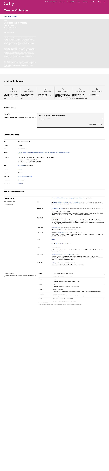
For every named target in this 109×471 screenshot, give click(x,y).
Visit (46, 1)
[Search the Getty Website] (104, 1)
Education (85, 1)
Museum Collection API (67, 276)
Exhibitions (8, 205)
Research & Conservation (73, 1)
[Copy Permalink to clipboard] (104, 299)
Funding (93, 1)
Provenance (8, 198)
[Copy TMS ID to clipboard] (104, 279)
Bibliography (8, 201)
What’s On (53, 1)
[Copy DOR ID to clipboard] (104, 284)
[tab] (20, 198)
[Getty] (9, 4)
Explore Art (61, 1)
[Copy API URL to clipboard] (104, 274)
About (99, 1)
